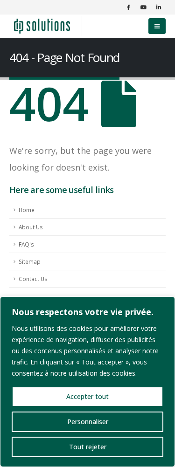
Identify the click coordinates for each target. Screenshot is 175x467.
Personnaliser (87, 421)
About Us (31, 227)
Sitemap (30, 261)
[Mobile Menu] (157, 26)
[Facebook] (127, 7)
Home (27, 209)
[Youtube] (143, 7)
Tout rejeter (87, 446)
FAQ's (26, 244)
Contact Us (33, 278)
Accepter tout (87, 396)
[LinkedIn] (158, 7)
